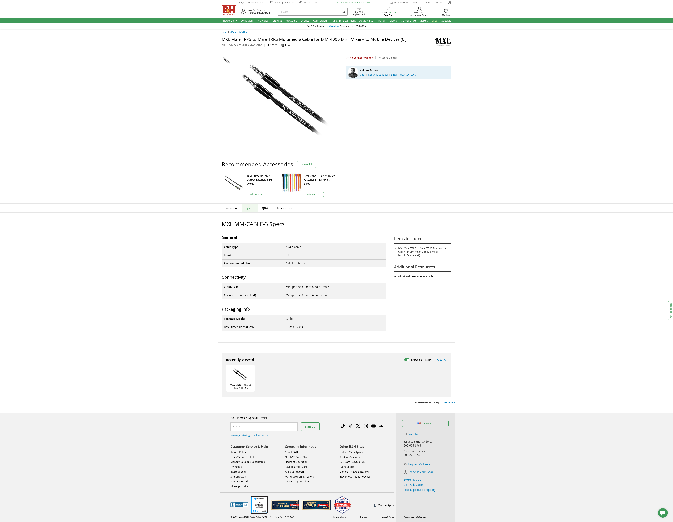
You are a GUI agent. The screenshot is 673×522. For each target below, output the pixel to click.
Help (428, 2)
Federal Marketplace (351, 452)
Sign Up (310, 426)
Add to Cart (256, 194)
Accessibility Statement (415, 516)
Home (225, 32)
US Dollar (427, 423)
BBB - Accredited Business (239, 504)
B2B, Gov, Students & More (251, 2)
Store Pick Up (412, 480)
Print (288, 45)
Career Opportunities (297, 481)
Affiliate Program (295, 471)
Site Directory (238, 476)
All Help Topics (239, 486)
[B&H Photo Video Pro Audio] (230, 10)
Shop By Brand (239, 481)
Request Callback (419, 464)
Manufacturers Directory (299, 476)
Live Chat (439, 2)
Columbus (334, 26)
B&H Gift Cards (413, 485)
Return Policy (238, 452)
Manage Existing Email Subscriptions (252, 435)
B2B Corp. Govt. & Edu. (352, 462)
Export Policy (388, 516)
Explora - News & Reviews (354, 471)
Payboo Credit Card (296, 466)
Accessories (284, 208)
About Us (417, 2)
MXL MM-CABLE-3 (238, 32)
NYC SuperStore (401, 2)
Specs (249, 208)
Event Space (346, 466)
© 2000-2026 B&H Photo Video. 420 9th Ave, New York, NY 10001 (262, 516)
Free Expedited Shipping (420, 490)
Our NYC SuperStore (297, 457)
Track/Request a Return (244, 457)
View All (307, 164)
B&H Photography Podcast (354, 476)
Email (236, 426)
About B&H (291, 452)
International (238, 471)
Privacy (363, 516)
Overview (231, 208)
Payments (236, 466)
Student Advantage (350, 457)
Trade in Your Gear (420, 472)
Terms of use (339, 516)
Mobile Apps (386, 505)
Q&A (265, 208)
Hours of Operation (296, 462)
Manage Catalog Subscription (247, 462)
